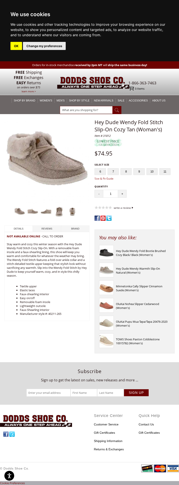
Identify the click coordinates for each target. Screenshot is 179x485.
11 (165, 171)
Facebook (6, 434)
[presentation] (106, 258)
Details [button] (18, 228)
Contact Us (146, 424)
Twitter (12, 434)
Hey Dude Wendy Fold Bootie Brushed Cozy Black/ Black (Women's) (141, 253)
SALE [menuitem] (121, 100)
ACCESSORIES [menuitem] (138, 100)
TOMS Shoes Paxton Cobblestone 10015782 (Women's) (138, 341)
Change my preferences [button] (44, 46)
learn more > (29, 91)
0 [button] (140, 89)
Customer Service (106, 424)
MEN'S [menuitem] (61, 100)
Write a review (122, 207)
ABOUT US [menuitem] (158, 100)
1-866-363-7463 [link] (142, 83)
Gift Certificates (104, 432)
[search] (86, 110)
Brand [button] (75, 228)
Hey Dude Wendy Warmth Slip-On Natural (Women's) (138, 270)
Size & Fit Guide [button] (104, 178)
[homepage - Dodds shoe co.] (93, 83)
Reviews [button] (46, 228)
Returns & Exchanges (109, 449)
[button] (47, 161)
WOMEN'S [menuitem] (46, 100)
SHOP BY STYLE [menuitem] (79, 100)
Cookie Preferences (12, 483)
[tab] (18, 228)
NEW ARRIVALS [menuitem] (103, 100)
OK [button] (16, 46)
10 (151, 171)
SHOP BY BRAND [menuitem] (24, 100)
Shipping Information (108, 441)
